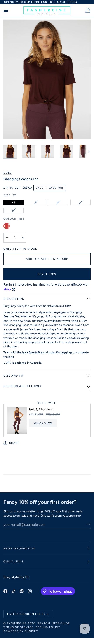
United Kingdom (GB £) (26, 614)
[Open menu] (10, 10)
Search (44, 623)
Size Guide (61, 623)
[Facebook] (5, 591)
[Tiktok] (13, 591)
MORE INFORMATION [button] (19, 548)
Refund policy (48, 627)
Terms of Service (18, 627)
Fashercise (16, 623)
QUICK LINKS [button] (13, 561)
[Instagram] (30, 591)
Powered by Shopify (20, 631)
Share (14, 443)
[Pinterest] (22, 591)
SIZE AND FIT (13, 375)
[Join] (87, 524)
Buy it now (47, 274)
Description (13, 298)
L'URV (7, 172)
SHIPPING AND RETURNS (22, 386)
